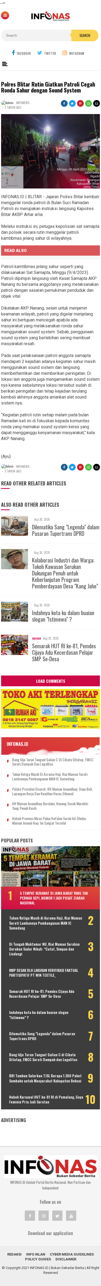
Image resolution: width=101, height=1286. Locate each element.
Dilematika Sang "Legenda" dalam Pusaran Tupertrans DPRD (65, 530)
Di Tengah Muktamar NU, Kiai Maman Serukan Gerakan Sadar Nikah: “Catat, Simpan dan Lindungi (44, 949)
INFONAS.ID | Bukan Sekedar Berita (57, 1268)
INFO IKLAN (35, 1254)
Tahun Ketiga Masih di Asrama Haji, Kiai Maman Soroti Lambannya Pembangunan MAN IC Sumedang (50, 776)
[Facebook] (30, 1215)
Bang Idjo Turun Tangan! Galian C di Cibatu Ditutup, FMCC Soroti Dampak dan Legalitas (52, 762)
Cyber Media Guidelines (72, 1254)
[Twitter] (57, 1215)
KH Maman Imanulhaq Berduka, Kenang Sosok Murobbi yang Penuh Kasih (50, 806)
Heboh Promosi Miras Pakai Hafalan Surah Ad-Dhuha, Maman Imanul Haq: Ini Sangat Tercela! (49, 820)
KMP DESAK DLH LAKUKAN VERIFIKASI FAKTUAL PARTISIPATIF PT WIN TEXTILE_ (43, 973)
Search (84, 35)
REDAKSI (14, 1254)
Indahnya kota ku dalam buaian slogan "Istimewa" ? (63, 615)
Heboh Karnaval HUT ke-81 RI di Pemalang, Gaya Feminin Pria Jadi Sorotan (46, 1099)
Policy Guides (38, 1259)
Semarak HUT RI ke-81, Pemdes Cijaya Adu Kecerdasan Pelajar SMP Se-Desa (64, 652)
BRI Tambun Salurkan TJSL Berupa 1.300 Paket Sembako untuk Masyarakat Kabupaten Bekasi (45, 1078)
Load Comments (50, 681)
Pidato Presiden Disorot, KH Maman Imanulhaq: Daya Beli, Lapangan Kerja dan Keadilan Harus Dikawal (52, 791)
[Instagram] (44, 1215)
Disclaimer (65, 1259)
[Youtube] (71, 1215)
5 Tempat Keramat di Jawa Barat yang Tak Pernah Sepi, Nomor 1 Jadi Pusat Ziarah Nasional (54, 898)
